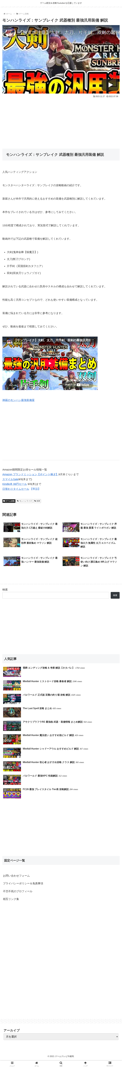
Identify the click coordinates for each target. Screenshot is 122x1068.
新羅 (38, 501)
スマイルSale (10, 479)
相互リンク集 (11, 899)
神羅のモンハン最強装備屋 (18, 400)
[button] (112, 565)
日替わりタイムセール (15, 488)
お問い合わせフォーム (16, 875)
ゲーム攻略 (10, 501)
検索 (5, 589)
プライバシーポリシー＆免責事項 (23, 883)
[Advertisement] (61, 121)
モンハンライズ (25, 501)
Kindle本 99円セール (14, 484)
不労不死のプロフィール (17, 891)
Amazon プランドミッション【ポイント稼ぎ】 (30, 474)
